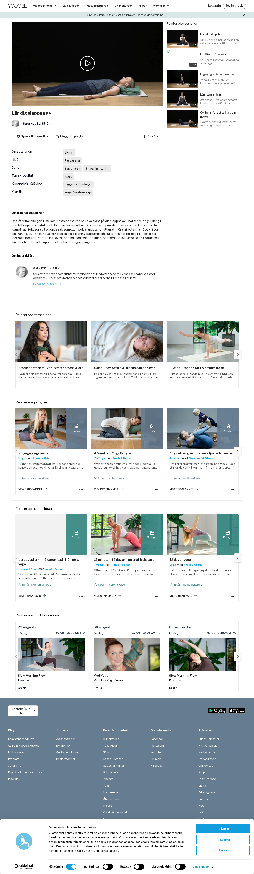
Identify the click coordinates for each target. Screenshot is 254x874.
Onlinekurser (123, 5)
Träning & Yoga (27, 568)
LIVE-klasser (16, 752)
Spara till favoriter (35, 136)
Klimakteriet (111, 738)
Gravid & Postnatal (115, 812)
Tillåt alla (223, 828)
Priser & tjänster (208, 738)
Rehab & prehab (113, 758)
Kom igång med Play (21, 738)
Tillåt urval (223, 839)
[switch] (108, 867)
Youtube (156, 752)
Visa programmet (30, 489)
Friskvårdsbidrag (96, 5)
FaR (200, 812)
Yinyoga (108, 779)
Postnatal (175, 458)
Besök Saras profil (45, 283)
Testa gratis (234, 5)
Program (13, 758)
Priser (142, 5)
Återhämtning (112, 799)
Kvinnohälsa (110, 772)
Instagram (157, 745)
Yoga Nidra (110, 745)
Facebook (157, 738)
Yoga (21, 458)
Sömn (107, 752)
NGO (201, 805)
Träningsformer (65, 758)
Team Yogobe (207, 779)
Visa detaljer (201, 866)
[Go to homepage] (17, 5)
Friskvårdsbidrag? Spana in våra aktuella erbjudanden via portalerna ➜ (125, 14)
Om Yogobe (205, 765)
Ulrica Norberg (121, 564)
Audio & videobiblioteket (23, 745)
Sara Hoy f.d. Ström (201, 458)
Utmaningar (15, 765)
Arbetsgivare (206, 792)
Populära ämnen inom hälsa (25, 772)
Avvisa (223, 850)
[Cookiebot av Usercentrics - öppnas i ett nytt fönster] (24, 867)
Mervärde (159, 5)
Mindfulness (111, 792)
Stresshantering (113, 765)
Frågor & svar (207, 758)
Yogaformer (63, 745)
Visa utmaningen (29, 595)
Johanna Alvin (41, 458)
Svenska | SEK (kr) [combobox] (21, 710)
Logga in (214, 5)
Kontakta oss (207, 752)
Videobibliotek (42, 5)
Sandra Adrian (54, 568)
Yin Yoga (99, 458)
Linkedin (156, 758)
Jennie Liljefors (122, 458)
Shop (201, 772)
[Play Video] (87, 64)
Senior (107, 819)
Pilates (107, 805)
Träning (99, 564)
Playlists (13, 779)
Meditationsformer (68, 752)
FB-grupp (157, 765)
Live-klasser (70, 5)
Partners (204, 799)
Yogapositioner (65, 738)
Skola (201, 819)
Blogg (202, 785)
